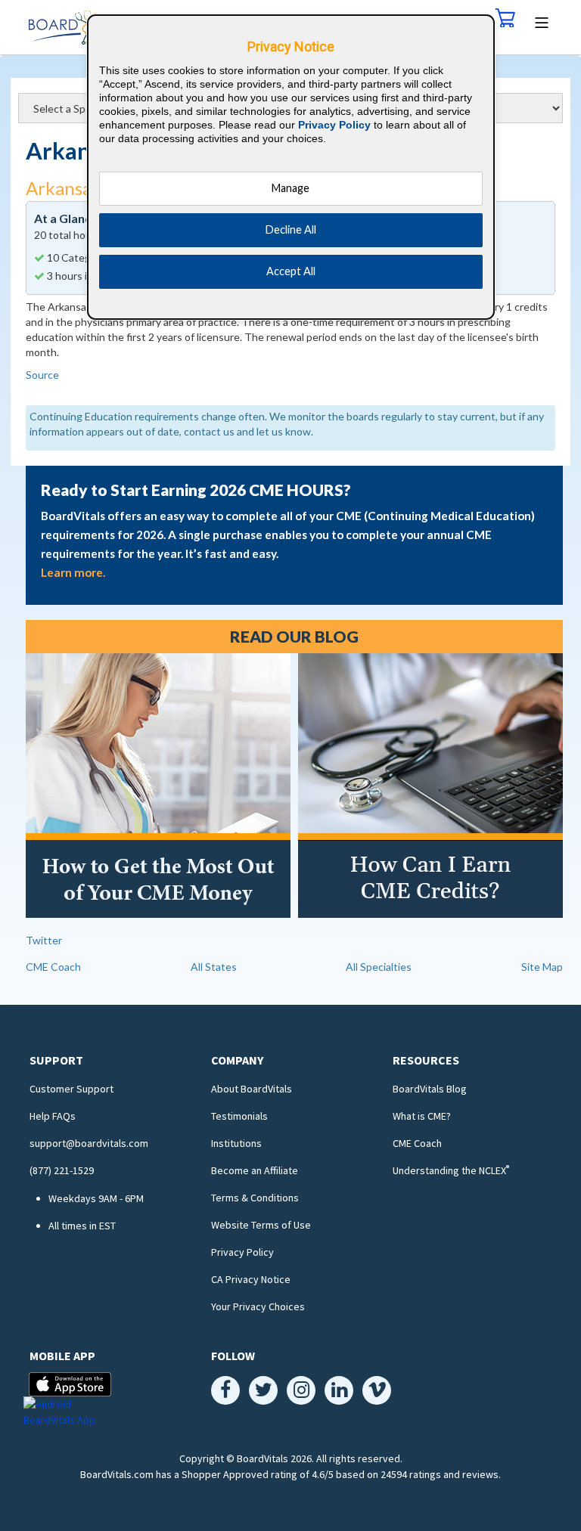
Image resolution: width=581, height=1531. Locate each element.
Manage (290, 187)
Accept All (290, 271)
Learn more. (73, 572)
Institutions (236, 1143)
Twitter (44, 940)
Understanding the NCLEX (451, 1170)
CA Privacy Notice (250, 1279)
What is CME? (422, 1116)
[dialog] (291, 167)
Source (42, 374)
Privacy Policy (242, 1252)
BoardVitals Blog (430, 1089)
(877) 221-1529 (62, 1170)
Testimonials (239, 1116)
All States (214, 966)
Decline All (291, 229)
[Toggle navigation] (542, 21)
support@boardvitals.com (89, 1143)
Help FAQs (53, 1116)
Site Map (542, 966)
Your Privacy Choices (258, 1306)
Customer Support (71, 1089)
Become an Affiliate (254, 1170)
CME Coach (53, 966)
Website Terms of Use (261, 1225)
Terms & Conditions (255, 1197)
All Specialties (379, 966)
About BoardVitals (251, 1089)
